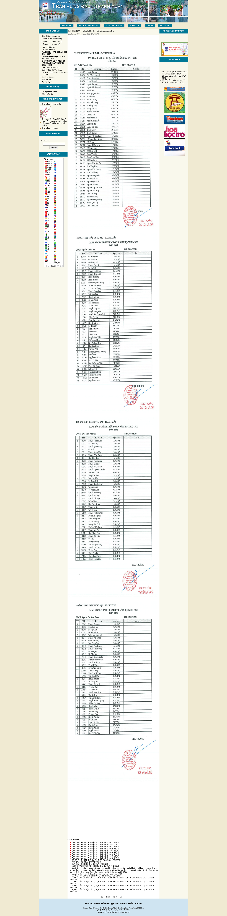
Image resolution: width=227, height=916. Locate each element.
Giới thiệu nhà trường (88, 26)
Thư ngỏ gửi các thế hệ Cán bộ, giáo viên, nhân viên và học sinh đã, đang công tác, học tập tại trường (54, 122)
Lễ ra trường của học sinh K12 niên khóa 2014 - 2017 (174, 68)
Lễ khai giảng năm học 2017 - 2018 (174, 72)
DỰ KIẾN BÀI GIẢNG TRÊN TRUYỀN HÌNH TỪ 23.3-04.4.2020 (96, 876)
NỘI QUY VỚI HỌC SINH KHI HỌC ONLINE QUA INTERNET (95, 866)
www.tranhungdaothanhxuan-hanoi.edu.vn (116, 912)
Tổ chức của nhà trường (52, 39)
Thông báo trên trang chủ (51, 104)
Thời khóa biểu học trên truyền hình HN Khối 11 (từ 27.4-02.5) (95, 844)
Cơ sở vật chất (49, 47)
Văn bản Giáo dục (89, 31)
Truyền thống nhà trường (52, 41)
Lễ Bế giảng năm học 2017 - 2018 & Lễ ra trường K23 (174, 76)
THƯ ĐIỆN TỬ (165, 26)
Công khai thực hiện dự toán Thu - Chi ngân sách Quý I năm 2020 (97, 874)
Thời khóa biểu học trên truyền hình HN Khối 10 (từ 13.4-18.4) (95, 854)
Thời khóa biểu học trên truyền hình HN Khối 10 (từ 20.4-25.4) (95, 848)
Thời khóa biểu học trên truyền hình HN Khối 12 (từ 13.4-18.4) (95, 858)
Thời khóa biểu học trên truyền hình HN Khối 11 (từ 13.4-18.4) (95, 856)
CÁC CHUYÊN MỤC (74, 31)
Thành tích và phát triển (52, 44)
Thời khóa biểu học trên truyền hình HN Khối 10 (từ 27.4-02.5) (95, 842)
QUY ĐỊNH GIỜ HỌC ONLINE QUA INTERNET (90, 864)
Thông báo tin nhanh (50, 128)
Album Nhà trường (114, 26)
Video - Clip (134, 26)
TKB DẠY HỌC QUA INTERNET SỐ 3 (86, 862)
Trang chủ (66, 26)
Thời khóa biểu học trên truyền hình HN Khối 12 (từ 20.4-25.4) (95, 852)
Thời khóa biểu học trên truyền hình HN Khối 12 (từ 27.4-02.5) (95, 846)
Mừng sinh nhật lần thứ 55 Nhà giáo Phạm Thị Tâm (175, 80)
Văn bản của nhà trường (105, 31)
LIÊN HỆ (150, 26)
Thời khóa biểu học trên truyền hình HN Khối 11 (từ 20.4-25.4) (95, 850)
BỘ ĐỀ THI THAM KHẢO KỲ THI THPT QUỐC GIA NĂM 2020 (96, 860)
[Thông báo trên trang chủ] (45, 118)
